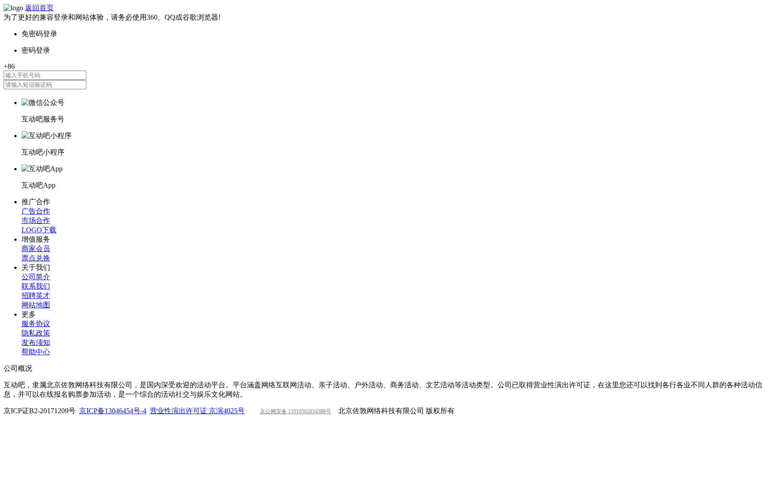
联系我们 (35, 286)
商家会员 (35, 248)
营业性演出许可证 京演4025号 (197, 411)
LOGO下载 (38, 230)
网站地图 (35, 305)
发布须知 (35, 342)
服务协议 (35, 323)
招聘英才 (35, 295)
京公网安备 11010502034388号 (295, 411)
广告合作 (35, 211)
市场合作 (35, 220)
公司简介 (35, 277)
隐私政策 (35, 333)
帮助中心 (35, 352)
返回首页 (39, 8)
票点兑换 (35, 258)
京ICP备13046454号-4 (112, 411)
